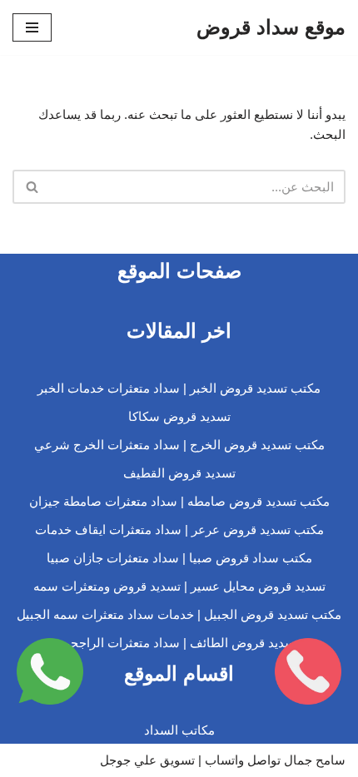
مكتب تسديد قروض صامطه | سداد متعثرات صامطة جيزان (179, 501)
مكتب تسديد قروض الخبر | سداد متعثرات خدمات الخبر (179, 388)
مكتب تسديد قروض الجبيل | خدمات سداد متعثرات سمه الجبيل (179, 614)
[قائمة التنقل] (32, 27)
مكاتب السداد (179, 730)
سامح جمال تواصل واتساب (275, 760)
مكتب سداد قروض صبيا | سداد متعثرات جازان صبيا (179, 558)
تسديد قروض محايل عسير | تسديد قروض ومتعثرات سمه (179, 586)
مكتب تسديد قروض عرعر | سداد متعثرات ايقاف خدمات (179, 529)
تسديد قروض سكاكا (179, 416)
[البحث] (31, 187)
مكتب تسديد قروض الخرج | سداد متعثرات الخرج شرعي (179, 445)
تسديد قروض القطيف (179, 473)
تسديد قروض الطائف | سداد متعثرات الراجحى (179, 643)
